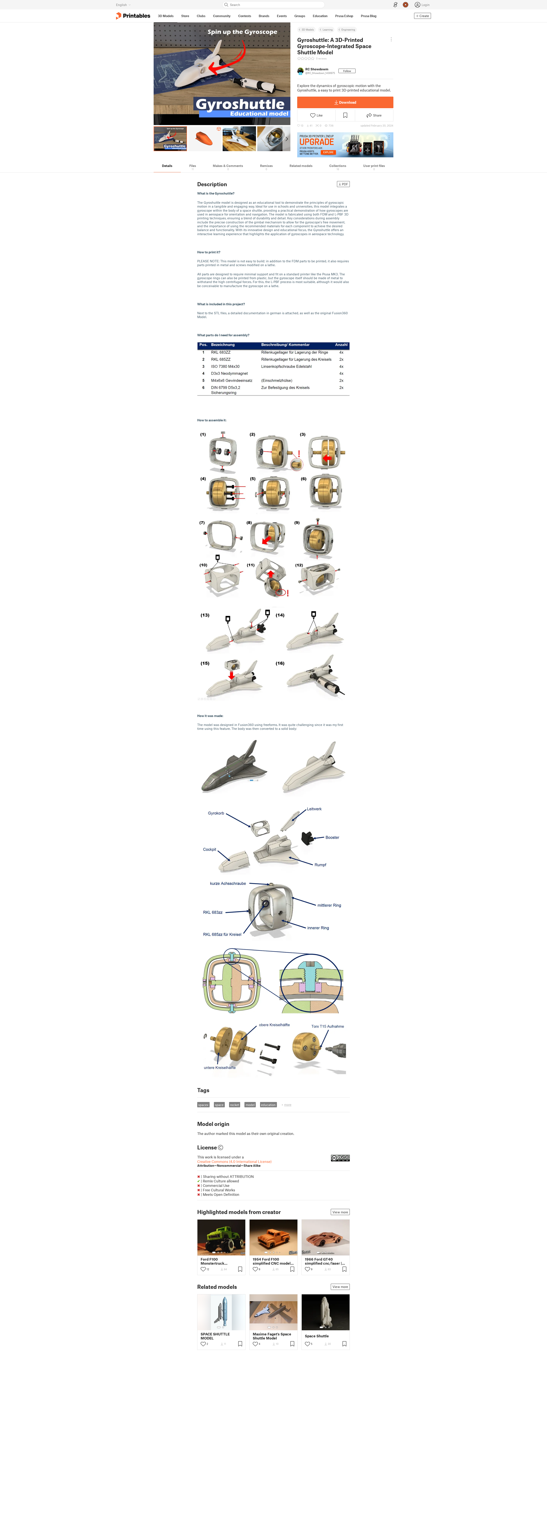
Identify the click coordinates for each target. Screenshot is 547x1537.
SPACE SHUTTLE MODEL (215, 1336)
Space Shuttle (317, 1336)
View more (340, 1212)
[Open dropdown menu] (391, 39)
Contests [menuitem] (244, 16)
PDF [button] (345, 184)
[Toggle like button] (203, 1269)
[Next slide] (286, 138)
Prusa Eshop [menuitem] (344, 16)
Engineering (348, 29)
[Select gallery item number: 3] (221, 1252)
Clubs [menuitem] (201, 16)
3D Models (308, 29)
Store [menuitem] (185, 16)
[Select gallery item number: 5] (228, 1252)
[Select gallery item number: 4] (225, 1252)
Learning (328, 29)
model (250, 1105)
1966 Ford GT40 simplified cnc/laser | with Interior (323, 1261)
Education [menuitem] (320, 16)
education (268, 1105)
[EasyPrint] (395, 5)
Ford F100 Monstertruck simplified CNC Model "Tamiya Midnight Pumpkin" (219, 1261)
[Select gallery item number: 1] (214, 1252)
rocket (234, 1105)
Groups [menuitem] (299, 16)
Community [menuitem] (222, 16)
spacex (203, 1105)
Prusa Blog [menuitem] (368, 16)
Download (347, 102)
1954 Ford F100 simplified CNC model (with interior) (272, 1261)
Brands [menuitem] (264, 16)
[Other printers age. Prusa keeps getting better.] (345, 144)
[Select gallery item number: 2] (218, 1252)
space (219, 1105)
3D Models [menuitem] (166, 16)
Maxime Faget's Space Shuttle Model (272, 1336)
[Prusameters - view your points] (405, 4)
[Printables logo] (133, 16)
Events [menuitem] (282, 16)
